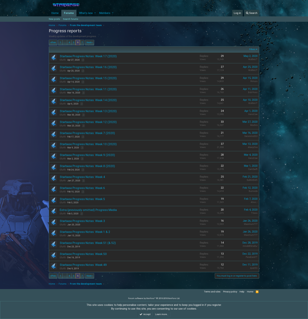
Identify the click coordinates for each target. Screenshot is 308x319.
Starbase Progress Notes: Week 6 (82, 188)
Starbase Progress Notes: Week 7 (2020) (87, 133)
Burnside (253, 191)
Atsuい (254, 202)
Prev (54, 42)
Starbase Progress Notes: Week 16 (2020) (88, 67)
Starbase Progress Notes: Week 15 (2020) (88, 78)
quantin (254, 268)
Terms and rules (212, 291)
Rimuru (254, 81)
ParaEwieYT (252, 257)
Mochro (254, 125)
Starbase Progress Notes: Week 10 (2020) (88, 144)
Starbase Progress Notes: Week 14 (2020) (88, 100)
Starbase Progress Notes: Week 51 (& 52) (88, 243)
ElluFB (63, 60)
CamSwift (253, 169)
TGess (254, 213)
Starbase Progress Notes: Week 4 (82, 177)
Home (55, 13)
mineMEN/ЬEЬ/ (250, 246)
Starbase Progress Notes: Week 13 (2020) (88, 111)
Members (104, 13)
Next (89, 42)
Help (242, 291)
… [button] (65, 42)
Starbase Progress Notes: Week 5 (82, 199)
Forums (69, 13)
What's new (86, 13)
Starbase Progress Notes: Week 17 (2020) (88, 56)
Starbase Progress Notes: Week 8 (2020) (87, 166)
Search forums (70, 19)
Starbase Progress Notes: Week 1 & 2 (85, 232)
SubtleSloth (252, 180)
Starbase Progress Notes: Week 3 (82, 221)
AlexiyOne (253, 147)
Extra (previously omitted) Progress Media (88, 210)
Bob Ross (253, 92)
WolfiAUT (253, 59)
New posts (54, 19)
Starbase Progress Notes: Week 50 (83, 254)
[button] (95, 13)
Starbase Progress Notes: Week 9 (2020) (87, 155)
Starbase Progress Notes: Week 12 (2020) (88, 122)
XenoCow (253, 114)
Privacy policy (230, 291)
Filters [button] (252, 49)
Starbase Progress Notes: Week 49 (83, 265)
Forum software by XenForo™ (154, 298)
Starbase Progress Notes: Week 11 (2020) (88, 89)
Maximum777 (251, 224)
